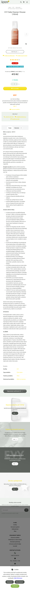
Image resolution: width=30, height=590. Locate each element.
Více (14, 106)
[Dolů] (12, 84)
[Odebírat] (26, 510)
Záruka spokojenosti (15, 481)
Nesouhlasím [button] (19, 582)
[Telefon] (15, 553)
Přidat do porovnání (22, 55)
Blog (15, 531)
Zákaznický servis (15, 535)
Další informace (18, 578)
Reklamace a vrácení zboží (15, 539)
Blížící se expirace (21, 379)
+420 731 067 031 (9, 116)
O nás (15, 522)
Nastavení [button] (9, 582)
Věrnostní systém (15, 527)
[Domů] (5, 2)
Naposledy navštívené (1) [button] (14, 391)
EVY (13, 7)
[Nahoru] (17, 84)
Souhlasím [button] (15, 586)
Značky (15, 524)
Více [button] (14, 413)
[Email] (15, 563)
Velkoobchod (15, 529)
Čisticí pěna (19, 372)
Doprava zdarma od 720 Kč (15, 405)
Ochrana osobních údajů (15, 544)
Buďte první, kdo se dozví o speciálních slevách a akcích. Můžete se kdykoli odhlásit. (15, 505)
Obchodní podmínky (15, 541)
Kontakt (15, 546)
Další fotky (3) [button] (14, 51)
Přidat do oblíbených (9, 55)
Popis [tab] (9, 128)
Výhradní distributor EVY (15, 455)
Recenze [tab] (18, 128)
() (19, 59)
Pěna (18, 375)
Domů (9, 7)
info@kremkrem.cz (21, 116)
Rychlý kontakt (15, 119)
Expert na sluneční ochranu (15, 429)
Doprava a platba (15, 109)
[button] (26, 34)
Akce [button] (15, 63)
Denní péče (18, 7)
